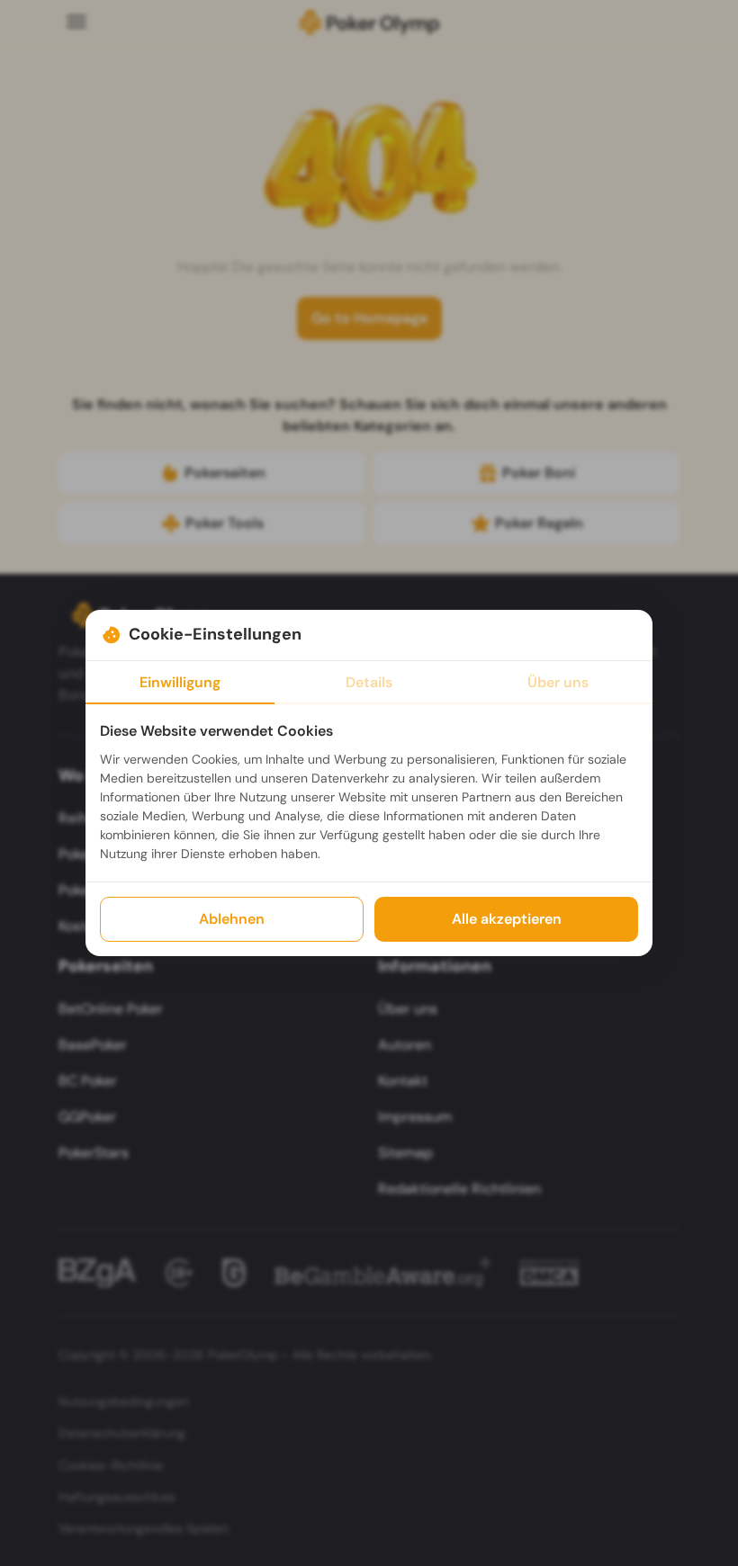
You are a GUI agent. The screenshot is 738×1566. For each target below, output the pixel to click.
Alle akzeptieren (507, 918)
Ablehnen (232, 918)
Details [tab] (369, 682)
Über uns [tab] (558, 682)
